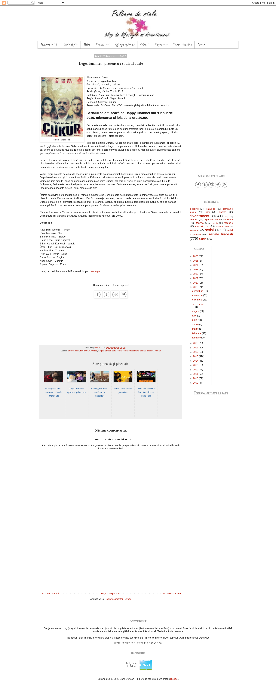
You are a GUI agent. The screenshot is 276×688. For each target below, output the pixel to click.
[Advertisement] (110, 561)
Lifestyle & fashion (125, 45)
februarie (197, 333)
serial (120, 351)
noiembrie (197, 295)
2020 (196, 282)
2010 (196, 378)
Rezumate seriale (48, 45)
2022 (196, 274)
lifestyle (199, 222)
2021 (196, 278)
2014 (196, 361)
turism (202, 238)
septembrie (198, 304)
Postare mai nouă (50, 593)
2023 (196, 269)
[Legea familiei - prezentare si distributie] (98, 297)
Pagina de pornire (110, 593)
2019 (196, 287)
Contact (201, 45)
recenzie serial (222, 226)
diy (226, 216)
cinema (222, 212)
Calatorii (144, 45)
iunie (195, 320)
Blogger (174, 679)
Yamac (158, 351)
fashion (229, 219)
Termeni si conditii (182, 45)
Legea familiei (104, 351)
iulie (194, 315)
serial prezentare (131, 351)
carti (208, 212)
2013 (196, 365)
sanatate (194, 230)
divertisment (73, 351)
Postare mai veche (171, 593)
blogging (194, 209)
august (196, 311)
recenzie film (202, 226)
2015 (196, 356)
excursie (194, 219)
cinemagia (94, 271)
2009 (196, 383)
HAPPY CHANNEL (88, 351)
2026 (196, 256)
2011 (196, 374)
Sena (114, 351)
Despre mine (161, 45)
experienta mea (212, 219)
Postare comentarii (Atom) (118, 599)
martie (195, 329)
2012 (196, 369)
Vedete (87, 45)
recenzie (228, 223)
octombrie (197, 299)
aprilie (195, 324)
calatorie (210, 209)
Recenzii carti (102, 45)
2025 (196, 260)
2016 (196, 352)
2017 (196, 347)
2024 (196, 265)
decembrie (198, 291)
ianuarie (196, 337)
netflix (215, 223)
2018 (196, 343)
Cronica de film (70, 45)
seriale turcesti (146, 351)
